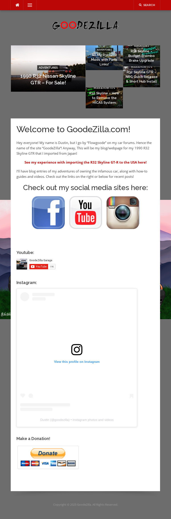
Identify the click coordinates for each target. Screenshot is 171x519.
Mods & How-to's (141, 67)
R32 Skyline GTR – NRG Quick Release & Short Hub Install (142, 76)
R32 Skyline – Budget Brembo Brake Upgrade (141, 56)
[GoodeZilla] (85, 24)
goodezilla (61, 420)
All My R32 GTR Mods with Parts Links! (104, 59)
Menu (28, 5)
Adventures (48, 67)
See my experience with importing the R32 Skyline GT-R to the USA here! (85, 162)
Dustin (44, 420)
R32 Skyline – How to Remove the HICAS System (104, 98)
